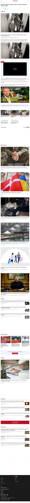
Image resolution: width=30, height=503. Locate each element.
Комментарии (4, 127)
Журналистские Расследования (5, 489)
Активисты (2, 490)
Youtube (25, 105)
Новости (2, 479)
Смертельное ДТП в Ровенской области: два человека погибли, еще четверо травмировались (15, 217)
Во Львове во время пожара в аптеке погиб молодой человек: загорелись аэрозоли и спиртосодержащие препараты (13, 307)
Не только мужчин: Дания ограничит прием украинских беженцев (11, 192)
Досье (1, 481)
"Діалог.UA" (7, 37)
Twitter (27, 105)
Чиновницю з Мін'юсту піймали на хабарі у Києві (4, 122)
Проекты (2, 478)
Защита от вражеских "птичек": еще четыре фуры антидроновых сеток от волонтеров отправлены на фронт (6, 345)
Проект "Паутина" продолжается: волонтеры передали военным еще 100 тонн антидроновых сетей (15, 344)
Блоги (16, 479)
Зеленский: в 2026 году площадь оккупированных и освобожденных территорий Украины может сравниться (14, 294)
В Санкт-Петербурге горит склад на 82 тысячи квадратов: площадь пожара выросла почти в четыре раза (15, 314)
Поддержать (15, 353)
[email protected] (7, 499)
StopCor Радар (2, 482)
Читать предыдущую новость (4, 120)
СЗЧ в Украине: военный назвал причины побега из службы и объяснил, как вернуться (14, 167)
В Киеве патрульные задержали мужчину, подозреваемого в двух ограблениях (13, 407)
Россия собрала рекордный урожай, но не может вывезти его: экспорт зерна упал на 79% (14, 242)
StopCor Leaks (3, 427)
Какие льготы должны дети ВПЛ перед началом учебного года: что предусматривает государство (13, 268)
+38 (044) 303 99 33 (15, 422)
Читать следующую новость (14, 120)
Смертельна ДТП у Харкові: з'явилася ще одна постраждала (15, 123)
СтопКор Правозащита (3, 487)
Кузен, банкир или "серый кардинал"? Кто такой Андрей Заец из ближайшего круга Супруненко (13, 436)
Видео (16, 478)
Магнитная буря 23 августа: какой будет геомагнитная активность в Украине (12, 401)
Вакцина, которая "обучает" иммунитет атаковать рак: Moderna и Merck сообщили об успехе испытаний (15, 414)
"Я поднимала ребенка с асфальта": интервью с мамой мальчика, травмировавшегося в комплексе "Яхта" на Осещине (14, 380)
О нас (1, 486)
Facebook (23, 105)
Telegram (20, 105)
